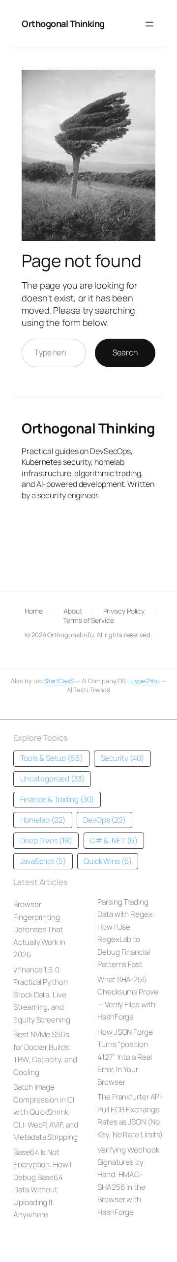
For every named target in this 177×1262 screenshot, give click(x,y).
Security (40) (123, 758)
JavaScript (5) (43, 861)
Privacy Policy (124, 611)
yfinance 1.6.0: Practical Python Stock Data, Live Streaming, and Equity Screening (41, 995)
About (72, 611)
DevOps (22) (104, 820)
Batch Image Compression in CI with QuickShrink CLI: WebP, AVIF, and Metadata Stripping (45, 1112)
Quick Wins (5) (108, 861)
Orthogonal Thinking (63, 23)
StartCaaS (59, 680)
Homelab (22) (43, 820)
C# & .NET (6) (114, 840)
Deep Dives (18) (46, 840)
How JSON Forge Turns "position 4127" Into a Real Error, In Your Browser (125, 1057)
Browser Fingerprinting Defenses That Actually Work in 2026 (39, 929)
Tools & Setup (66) (51, 758)
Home (34, 611)
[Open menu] (149, 24)
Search (125, 352)
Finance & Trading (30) (57, 799)
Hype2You (145, 680)
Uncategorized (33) (52, 779)
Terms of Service (88, 620)
